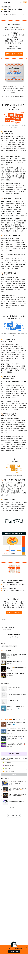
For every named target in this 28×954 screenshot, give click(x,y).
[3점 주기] (14, 637)
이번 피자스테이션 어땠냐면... (14, 612)
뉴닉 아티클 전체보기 (14, 807)
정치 (3, 646)
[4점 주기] (15, 637)
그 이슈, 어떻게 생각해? (6, 6)
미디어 (15, 646)
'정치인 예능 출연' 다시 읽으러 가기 (14, 54)
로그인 (25, 2)
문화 (11, 646)
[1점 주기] (11, 637)
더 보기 (24, 650)
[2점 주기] (12, 637)
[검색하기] (21, 2)
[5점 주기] (17, 637)
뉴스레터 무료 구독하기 (14, 951)
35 (16, 815)
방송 (7, 646)
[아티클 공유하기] (23, 15)
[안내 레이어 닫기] (26, 947)
